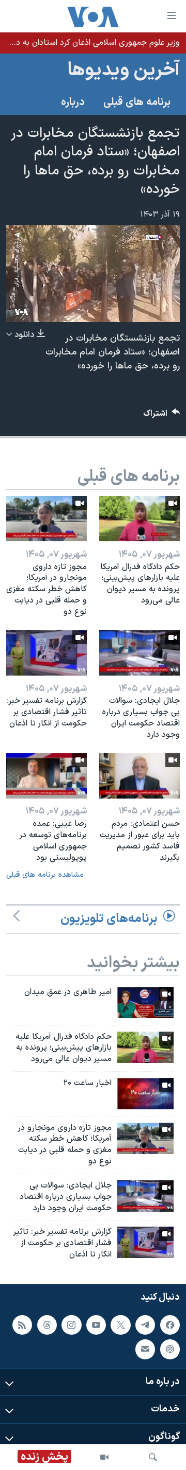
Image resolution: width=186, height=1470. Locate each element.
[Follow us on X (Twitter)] (120, 1325)
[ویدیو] (104, 1457)
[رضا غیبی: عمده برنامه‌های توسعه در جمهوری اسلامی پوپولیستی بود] (46, 776)
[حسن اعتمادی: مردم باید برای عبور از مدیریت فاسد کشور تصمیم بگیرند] (139, 776)
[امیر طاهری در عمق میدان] (145, 1002)
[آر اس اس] (22, 1325)
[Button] (161, 416)
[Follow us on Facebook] (170, 1325)
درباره (73, 102)
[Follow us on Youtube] (96, 1325)
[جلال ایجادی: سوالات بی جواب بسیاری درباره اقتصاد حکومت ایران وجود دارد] (139, 653)
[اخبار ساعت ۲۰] (145, 1093)
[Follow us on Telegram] (145, 1325)
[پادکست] (170, 1349)
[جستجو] (152, 1457)
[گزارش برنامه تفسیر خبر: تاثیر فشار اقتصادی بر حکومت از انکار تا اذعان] (46, 653)
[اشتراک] (145, 1349)
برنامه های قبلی (137, 102)
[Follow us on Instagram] (71, 1325)
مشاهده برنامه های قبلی (45, 875)
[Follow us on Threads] (47, 1325)
